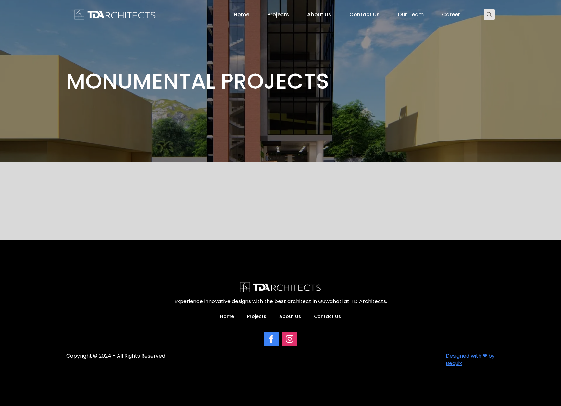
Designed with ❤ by (470, 356)
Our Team (411, 14)
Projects (278, 14)
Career (451, 14)
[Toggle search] (489, 14)
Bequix (454, 363)
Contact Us (364, 14)
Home (241, 14)
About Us (319, 14)
